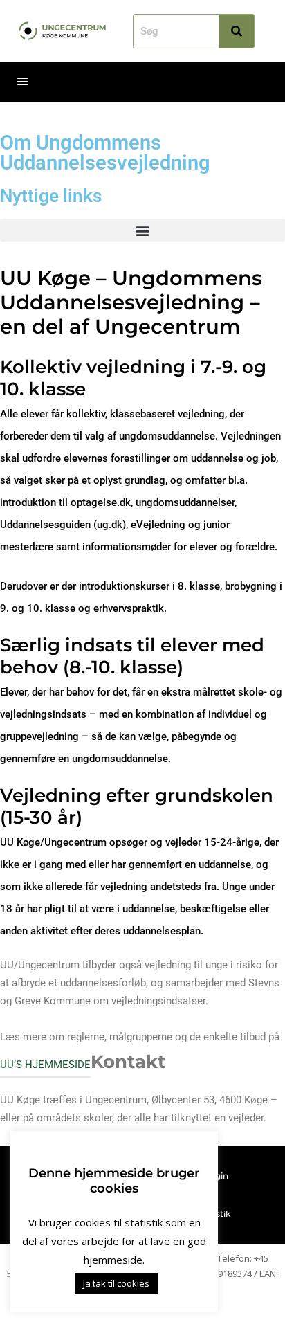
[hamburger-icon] (22, 82)
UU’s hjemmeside (45, 1064)
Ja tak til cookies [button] (116, 1283)
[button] (142, 230)
